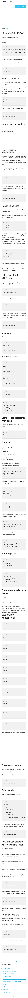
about (16, 996)
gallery (12, 996)
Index (7, 28)
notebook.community (7, 1)
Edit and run (20, 6)
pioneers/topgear (14, 961)
